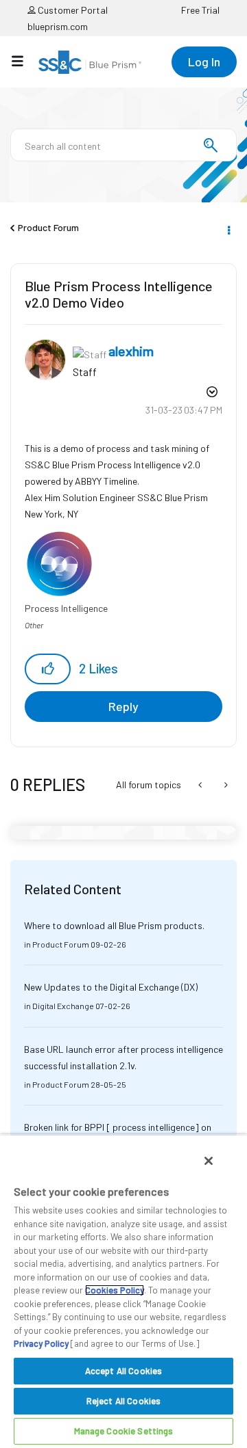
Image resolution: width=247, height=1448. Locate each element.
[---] (225, 785)
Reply (123, 706)
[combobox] (123, 145)
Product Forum (48, 227)
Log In (204, 61)
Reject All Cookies (123, 1400)
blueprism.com (57, 26)
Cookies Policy (114, 1290)
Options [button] (228, 228)
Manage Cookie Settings (124, 1430)
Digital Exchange (63, 1005)
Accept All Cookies (123, 1370)
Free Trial (200, 10)
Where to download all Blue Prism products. (114, 925)
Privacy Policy (41, 1343)
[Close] (208, 1161)
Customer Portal (72, 10)
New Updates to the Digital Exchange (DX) (111, 987)
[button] (48, 669)
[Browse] (24, 61)
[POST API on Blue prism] (201, 785)
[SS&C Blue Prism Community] (89, 62)
